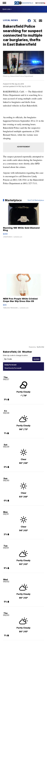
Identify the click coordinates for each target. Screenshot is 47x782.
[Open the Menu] (4, 3)
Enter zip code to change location (15, 355)
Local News (10, 20)
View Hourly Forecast (13, 368)
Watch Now (39, 3)
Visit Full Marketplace (36, 200)
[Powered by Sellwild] (40, 347)
